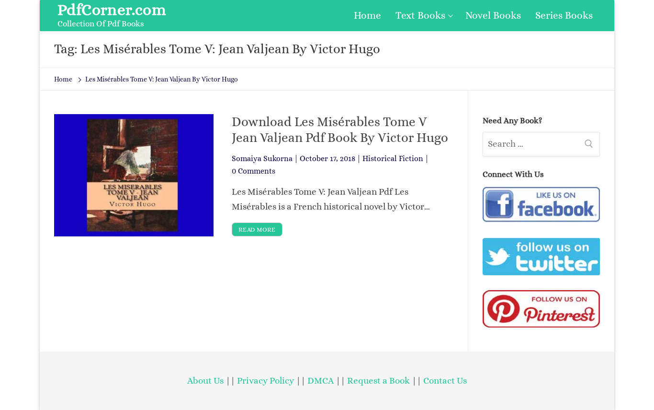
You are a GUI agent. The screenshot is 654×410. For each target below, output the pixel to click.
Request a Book (379, 380)
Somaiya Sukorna (262, 158)
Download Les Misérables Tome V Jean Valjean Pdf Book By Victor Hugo (340, 129)
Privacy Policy (265, 380)
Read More (257, 229)
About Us (205, 380)
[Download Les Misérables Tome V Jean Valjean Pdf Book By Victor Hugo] (134, 175)
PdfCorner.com (111, 9)
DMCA (320, 380)
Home (63, 79)
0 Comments (253, 171)
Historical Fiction (392, 158)
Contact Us (445, 380)
